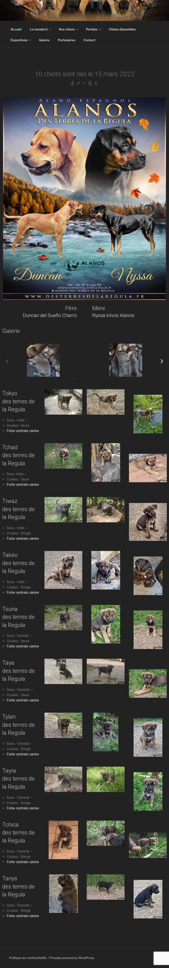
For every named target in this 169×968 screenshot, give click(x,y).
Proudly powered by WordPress (72, 958)
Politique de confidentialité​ (27, 958)
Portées (91, 29)
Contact (90, 40)
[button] (7, 361)
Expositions (19, 40)
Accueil (16, 29)
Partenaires (66, 40)
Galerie (44, 40)
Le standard (38, 29)
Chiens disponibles (122, 29)
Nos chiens (67, 29)
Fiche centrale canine (23, 431)
